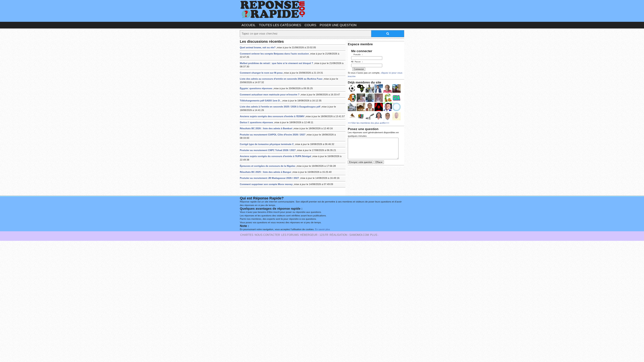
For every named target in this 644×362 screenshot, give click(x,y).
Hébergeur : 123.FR (314, 234)
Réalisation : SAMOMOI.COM (349, 234)
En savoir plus (322, 229)
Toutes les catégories (280, 25)
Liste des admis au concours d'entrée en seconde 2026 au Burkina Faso (281, 79)
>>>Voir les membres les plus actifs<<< (368, 123)
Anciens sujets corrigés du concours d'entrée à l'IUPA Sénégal (275, 156)
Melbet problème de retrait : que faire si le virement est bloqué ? (276, 63)
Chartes (246, 234)
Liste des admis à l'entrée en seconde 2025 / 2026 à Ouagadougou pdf (280, 106)
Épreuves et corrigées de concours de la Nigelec (267, 166)
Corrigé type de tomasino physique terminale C (267, 144)
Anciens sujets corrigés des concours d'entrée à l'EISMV (272, 116)
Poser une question (338, 25)
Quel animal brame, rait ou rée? (258, 47)
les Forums (290, 234)
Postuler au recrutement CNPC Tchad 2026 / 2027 (268, 150)
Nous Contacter (267, 234)
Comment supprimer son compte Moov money (266, 184)
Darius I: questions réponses (256, 122)
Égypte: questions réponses (256, 88)
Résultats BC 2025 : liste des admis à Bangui (265, 172)
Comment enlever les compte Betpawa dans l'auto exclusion (274, 53)
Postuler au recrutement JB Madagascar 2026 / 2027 (269, 178)
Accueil (248, 25)
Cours (310, 25)
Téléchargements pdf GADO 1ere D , (260, 100)
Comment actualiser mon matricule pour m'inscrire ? (270, 94)
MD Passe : (357, 62)
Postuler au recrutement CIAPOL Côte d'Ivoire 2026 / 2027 (272, 134)
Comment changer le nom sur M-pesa (261, 73)
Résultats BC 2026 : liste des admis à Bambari (266, 128)
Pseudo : (357, 54)
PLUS (373, 234)
